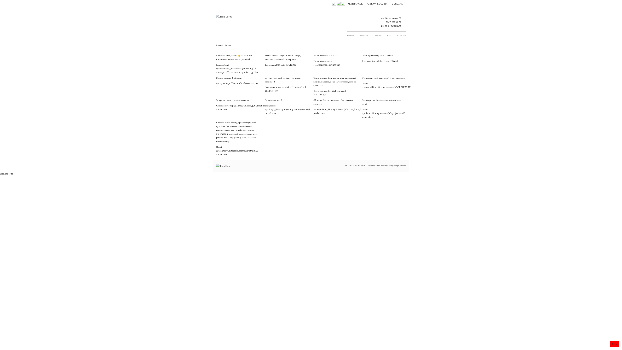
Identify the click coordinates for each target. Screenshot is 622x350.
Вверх (614, 344)
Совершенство (223, 105)
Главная (350, 35)
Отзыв (228, 45)
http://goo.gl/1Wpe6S (388, 60)
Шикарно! (220, 83)
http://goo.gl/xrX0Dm (329, 64)
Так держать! (271, 64)
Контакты (401, 35)
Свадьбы (377, 35)
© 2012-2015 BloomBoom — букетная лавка (361, 165)
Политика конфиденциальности (393, 165)
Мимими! (317, 109)
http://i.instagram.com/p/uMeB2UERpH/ (391, 87)
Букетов (397, 3)
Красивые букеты (370, 60)
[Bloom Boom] (224, 14)
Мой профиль (355, 3)
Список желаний (377, 3)
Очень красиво (320, 90)
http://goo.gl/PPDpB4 (287, 64)
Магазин (364, 35)
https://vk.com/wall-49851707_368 (241, 83)
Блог (389, 35)
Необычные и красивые (275, 87)
